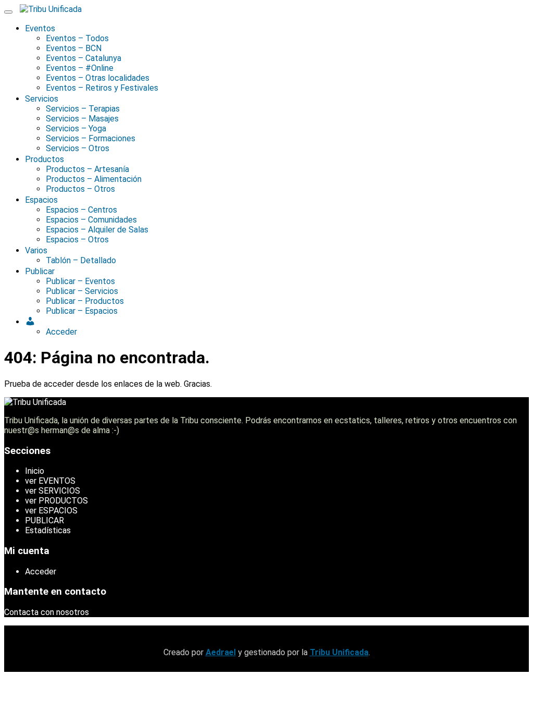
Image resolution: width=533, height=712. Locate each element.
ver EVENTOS (50, 481)
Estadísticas (48, 530)
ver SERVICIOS (52, 491)
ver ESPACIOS (51, 510)
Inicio (34, 471)
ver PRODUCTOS (56, 501)
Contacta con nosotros (46, 612)
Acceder (40, 571)
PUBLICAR (44, 520)
